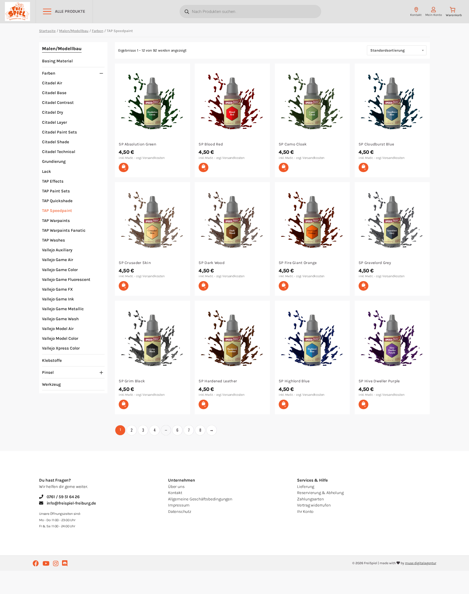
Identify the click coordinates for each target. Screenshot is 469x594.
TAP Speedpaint (57, 210)
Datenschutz (179, 511)
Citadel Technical (58, 151)
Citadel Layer (54, 122)
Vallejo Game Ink (58, 299)
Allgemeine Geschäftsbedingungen (200, 498)
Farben (97, 31)
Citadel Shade (55, 141)
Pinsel (48, 372)
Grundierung (54, 161)
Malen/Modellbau (73, 31)
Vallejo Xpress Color (61, 348)
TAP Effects (53, 181)
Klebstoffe (52, 360)
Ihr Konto (305, 511)
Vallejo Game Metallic (63, 308)
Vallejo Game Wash (60, 318)
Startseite (47, 31)
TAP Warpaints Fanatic (63, 230)
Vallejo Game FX (57, 289)
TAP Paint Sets (56, 190)
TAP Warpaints (56, 220)
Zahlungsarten (310, 498)
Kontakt (175, 492)
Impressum (179, 505)
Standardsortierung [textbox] (387, 50)
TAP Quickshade (57, 200)
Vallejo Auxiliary (57, 249)
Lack (46, 171)
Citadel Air (52, 82)
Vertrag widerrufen (313, 505)
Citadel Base (54, 92)
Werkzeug (51, 384)
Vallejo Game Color (60, 269)
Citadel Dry (52, 112)
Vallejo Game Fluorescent (66, 279)
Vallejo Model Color (60, 338)
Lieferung (305, 486)
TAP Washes (53, 240)
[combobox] (396, 50)
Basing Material (57, 60)
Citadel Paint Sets (59, 132)
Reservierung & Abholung (320, 492)
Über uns (176, 486)
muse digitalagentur (420, 563)
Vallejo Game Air (57, 259)
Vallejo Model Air (58, 328)
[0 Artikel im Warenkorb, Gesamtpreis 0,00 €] (453, 12)
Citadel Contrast (58, 102)
